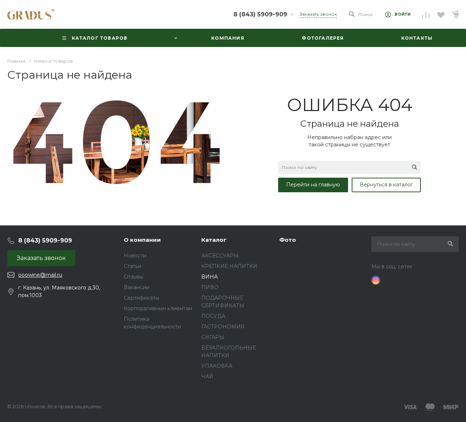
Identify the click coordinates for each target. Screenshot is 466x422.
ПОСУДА (213, 316)
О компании (142, 239)
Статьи (132, 266)
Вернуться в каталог (386, 184)
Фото (287, 239)
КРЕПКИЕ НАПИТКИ (229, 266)
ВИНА (209, 276)
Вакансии (136, 287)
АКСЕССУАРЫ (220, 255)
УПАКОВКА (216, 366)
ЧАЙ (207, 376)
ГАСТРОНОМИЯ (223, 326)
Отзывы (133, 276)
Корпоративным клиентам (158, 308)
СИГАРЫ (212, 337)
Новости (135, 255)
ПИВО (209, 287)
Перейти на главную (313, 184)
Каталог (213, 239)
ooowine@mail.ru (40, 275)
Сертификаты (141, 298)
